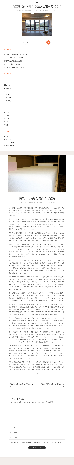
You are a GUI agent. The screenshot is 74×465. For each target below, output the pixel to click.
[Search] (48, 42)
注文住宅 (7, 118)
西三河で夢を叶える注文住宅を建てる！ (37, 6)
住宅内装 (7, 112)
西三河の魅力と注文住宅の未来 (13, 58)
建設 (38, 373)
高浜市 (6, 125)
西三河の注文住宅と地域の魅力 (13, 64)
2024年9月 (7, 94)
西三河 (6, 122)
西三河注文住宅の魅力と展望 (13, 61)
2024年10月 (8, 91)
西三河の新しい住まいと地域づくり (15, 67)
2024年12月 (8, 85)
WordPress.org (9, 146)
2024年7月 (7, 101)
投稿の (7, 139)
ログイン (7, 136)
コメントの (9, 142)
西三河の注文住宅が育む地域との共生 (15, 55)
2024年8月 (7, 98)
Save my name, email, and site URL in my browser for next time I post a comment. (36, 442)
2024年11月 (8, 88)
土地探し (7, 115)
